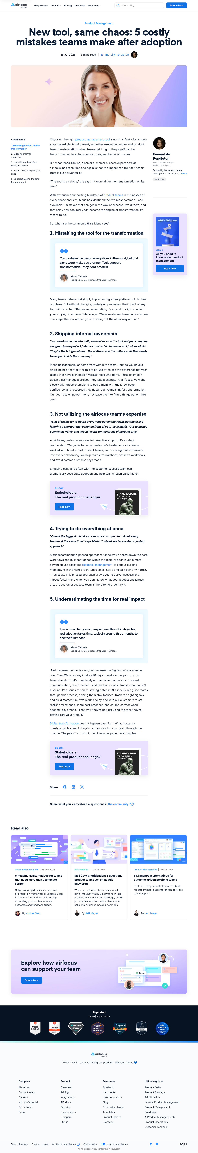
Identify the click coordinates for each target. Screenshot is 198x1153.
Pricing (68, 5)
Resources (93, 5)
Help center (109, 1092)
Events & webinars (113, 1107)
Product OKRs (153, 1087)
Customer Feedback (156, 1126)
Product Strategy (155, 1092)
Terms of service (19, 1144)
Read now (64, 506)
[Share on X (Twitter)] (82, 787)
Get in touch (26, 1107)
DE (181, 1144)
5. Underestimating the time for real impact (25, 180)
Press (22, 1112)
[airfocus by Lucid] (20, 5)
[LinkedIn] (151, 1144)
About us (24, 1087)
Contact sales (27, 1092)
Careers (23, 1097)
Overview (66, 1087)
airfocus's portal (28, 1102)
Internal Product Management (162, 1102)
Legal (45, 1144)
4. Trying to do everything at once (25, 172)
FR (185, 1144)
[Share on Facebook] (65, 787)
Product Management (99, 23)
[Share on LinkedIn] (73, 787)
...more (183, 173)
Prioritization (81, 869)
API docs (66, 1102)
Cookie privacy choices (64, 1144)
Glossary (108, 1121)
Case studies (68, 1112)
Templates (79, 5)
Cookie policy (90, 1144)
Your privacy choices (117, 1144)
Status (64, 1121)
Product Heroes (112, 1117)
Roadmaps (151, 1112)
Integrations (68, 1097)
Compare (66, 1117)
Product (55, 5)
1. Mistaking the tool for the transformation (25, 147)
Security (65, 1107)
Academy (108, 1087)
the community (118, 804)
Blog (105, 1102)
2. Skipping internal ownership (21, 155)
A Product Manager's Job (160, 1117)
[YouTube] (157, 1144)
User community (112, 1097)
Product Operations (156, 1121)
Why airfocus (41, 5)
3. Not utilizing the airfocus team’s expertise (24, 164)
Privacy (35, 1144)
